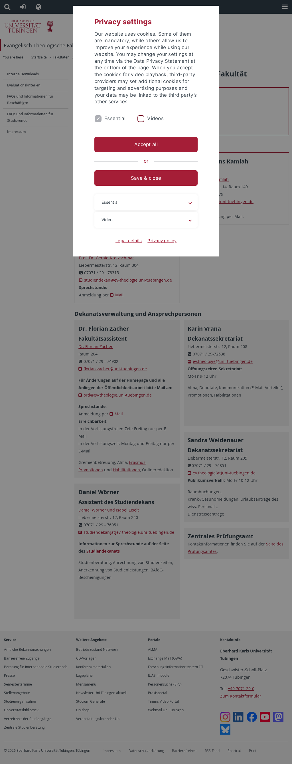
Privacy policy (162, 240)
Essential (114, 118)
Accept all (146, 144)
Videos (155, 118)
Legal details (128, 240)
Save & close (146, 178)
